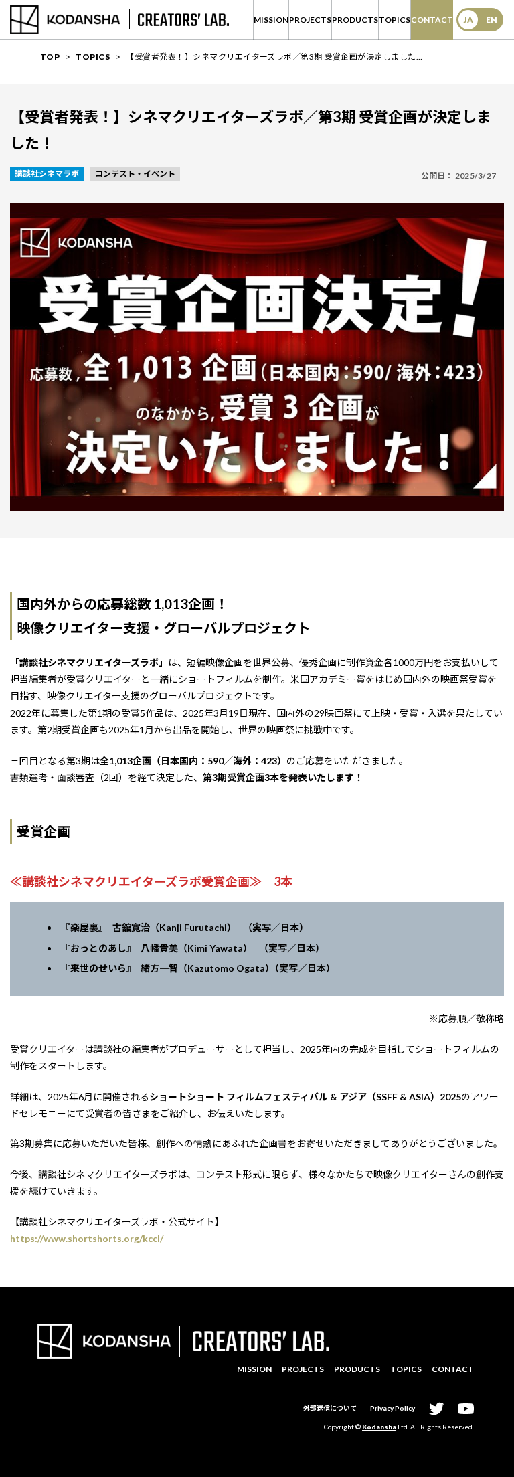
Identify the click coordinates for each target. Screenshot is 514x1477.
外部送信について (330, 1408)
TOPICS (394, 20)
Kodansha (379, 1427)
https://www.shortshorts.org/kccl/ (86, 1238)
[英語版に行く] (479, 19)
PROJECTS (310, 20)
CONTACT (432, 20)
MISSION (271, 20)
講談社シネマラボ (47, 174)
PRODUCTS (355, 20)
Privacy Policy (392, 1408)
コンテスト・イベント (135, 174)
